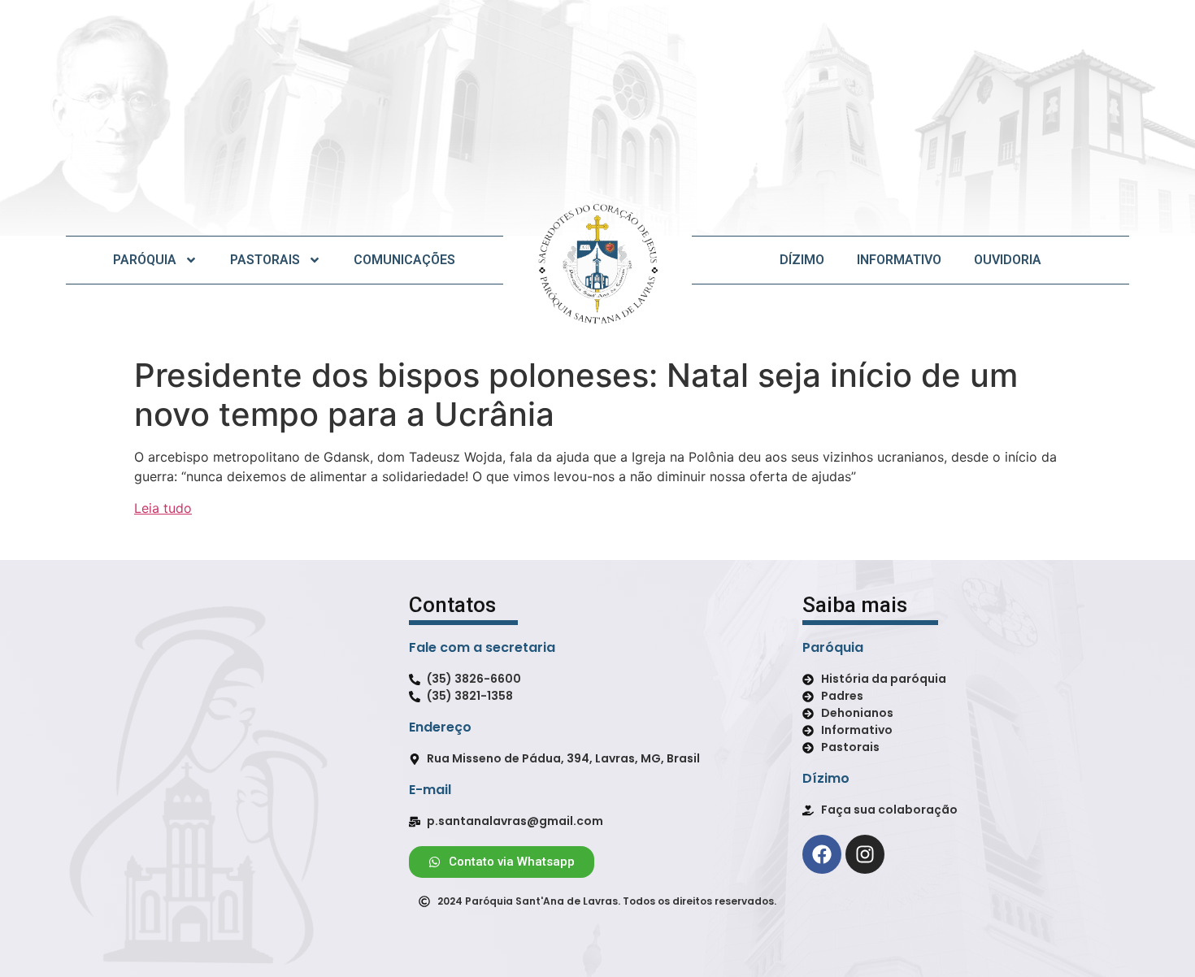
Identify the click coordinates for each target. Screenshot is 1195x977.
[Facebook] (821, 854)
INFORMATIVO (899, 259)
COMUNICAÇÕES (404, 259)
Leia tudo (163, 508)
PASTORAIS (265, 259)
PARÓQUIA (144, 259)
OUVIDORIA (1007, 259)
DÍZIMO (802, 259)
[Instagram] (864, 854)
